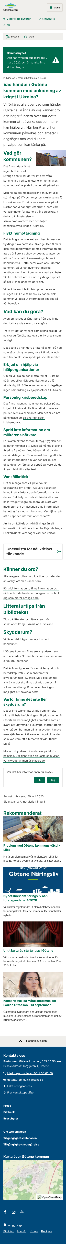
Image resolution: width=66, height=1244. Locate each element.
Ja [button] (40, 780)
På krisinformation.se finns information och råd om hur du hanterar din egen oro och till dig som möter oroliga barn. (31, 593)
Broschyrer (10, 1118)
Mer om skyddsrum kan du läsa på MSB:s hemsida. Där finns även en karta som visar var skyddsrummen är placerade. (31, 755)
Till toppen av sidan (35, 1040)
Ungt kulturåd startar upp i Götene (28, 950)
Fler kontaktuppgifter (21, 1092)
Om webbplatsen (14, 1131)
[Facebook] (5, 1212)
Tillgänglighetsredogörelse (21, 1144)
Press (7, 1105)
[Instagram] (14, 1212)
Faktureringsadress (19, 1086)
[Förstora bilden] (51, 165)
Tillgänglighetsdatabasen (20, 1138)
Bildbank (9, 1112)
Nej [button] (53, 780)
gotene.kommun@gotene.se (25, 1079)
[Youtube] (22, 1212)
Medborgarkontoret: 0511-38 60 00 (30, 1073)
